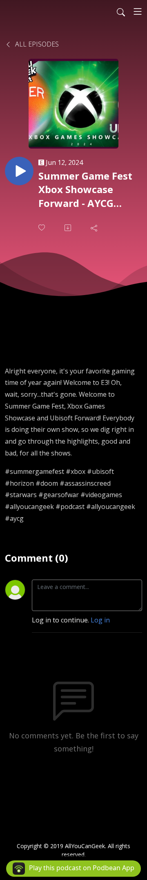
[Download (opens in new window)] (69, 228)
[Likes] (42, 227)
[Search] (121, 11)
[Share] (95, 227)
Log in (100, 620)
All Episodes (36, 44)
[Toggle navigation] (137, 11)
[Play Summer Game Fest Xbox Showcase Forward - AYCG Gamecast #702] (19, 171)
